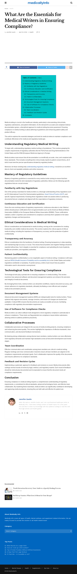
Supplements (36, 568)
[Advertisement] (38, 47)
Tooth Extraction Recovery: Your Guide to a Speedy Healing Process (37, 488)
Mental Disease (16, 568)
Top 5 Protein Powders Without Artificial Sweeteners (24, 550)
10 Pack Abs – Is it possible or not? (18, 554)
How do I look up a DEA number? (18, 547)
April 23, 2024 (23, 32)
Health (11, 8)
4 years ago (18, 498)
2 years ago (18, 490)
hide (39, 78)
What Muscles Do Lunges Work (16, 545)
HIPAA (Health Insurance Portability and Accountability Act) (29, 260)
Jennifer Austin (10, 32)
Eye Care (46, 568)
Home (6, 8)
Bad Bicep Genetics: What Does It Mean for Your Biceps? (32, 495)
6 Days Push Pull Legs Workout (17, 552)
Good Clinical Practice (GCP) (54, 194)
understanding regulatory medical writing (40, 167)
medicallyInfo (38, 2)
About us (55, 568)
